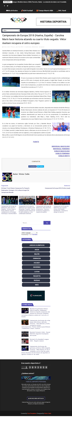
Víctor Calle (47, 413)
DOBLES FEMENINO (63, 153)
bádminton (28, 47)
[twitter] (7, 6)
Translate (34, 234)
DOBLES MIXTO (64, 156)
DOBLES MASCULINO (62, 151)
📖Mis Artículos (12, 10)
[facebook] (4, 6)
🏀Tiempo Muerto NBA (44, 10)
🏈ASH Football (27, 10)
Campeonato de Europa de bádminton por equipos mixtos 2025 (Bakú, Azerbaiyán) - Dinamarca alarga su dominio (61, 209)
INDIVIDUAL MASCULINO (61, 146)
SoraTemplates (31, 413)
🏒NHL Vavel (61, 10)
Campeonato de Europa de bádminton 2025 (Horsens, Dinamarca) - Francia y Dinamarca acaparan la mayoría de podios (43, 209)
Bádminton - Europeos (38, 47)
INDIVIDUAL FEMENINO (61, 149)
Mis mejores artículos (37, 398)
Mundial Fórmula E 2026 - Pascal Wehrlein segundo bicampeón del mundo (40, 334)
